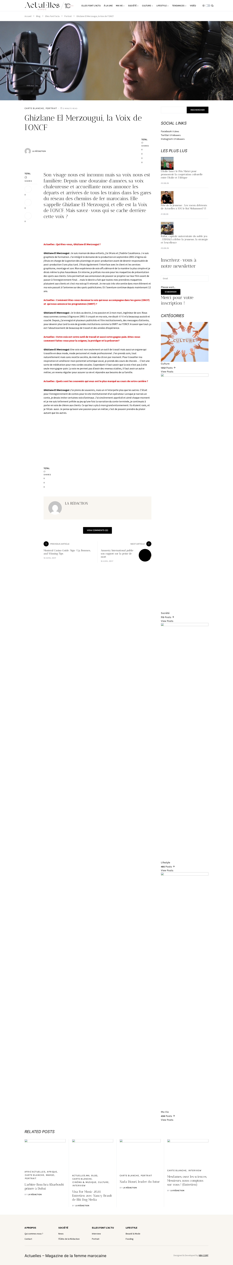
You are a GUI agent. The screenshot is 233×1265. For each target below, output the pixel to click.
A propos (30, 1227)
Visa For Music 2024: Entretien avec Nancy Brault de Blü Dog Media (92, 1195)
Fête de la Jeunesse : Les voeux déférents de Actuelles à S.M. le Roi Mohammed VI (184, 207)
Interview (79, 1185)
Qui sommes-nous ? (34, 1233)
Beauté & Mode (133, 1233)
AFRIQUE (52, 1171)
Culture (103, 1182)
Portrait (68, 16)
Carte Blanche (34, 108)
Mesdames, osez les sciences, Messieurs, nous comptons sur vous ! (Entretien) (187, 1180)
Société (63, 1227)
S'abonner (171, 291)
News (61, 1233)
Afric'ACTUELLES (35, 1171)
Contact (28, 1238)
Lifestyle (131, 1227)
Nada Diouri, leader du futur (140, 1182)
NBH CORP (203, 1255)
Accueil (28, 16)
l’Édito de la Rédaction (69, 1238)
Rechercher (198, 110)
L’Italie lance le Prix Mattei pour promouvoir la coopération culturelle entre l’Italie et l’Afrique (182, 174)
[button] (208, 5)
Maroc (50, 1175)
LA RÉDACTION (39, 151)
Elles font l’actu (103, 1227)
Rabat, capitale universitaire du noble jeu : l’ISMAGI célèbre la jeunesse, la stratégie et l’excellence (184, 239)
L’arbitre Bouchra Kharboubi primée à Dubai (44, 1186)
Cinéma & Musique (84, 1182)
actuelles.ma (81, 1175)
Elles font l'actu (52, 16)
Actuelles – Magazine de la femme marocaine (65, 1255)
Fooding (129, 1238)
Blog (38, 16)
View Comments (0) (97, 530)
